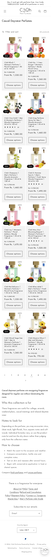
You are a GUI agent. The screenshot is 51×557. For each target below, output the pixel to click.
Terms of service (24, 548)
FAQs (25, 489)
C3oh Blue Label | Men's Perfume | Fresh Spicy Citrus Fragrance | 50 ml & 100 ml (37, 290)
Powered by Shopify (28, 544)
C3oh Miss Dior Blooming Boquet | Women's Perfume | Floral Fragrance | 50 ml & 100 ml (37, 234)
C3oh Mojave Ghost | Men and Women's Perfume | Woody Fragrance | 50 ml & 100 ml (37, 342)
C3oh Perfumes (16, 544)
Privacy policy (41, 544)
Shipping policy (27, 552)
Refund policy (12, 548)
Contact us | (32, 495)
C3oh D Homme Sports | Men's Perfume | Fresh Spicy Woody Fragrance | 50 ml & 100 (37, 177)
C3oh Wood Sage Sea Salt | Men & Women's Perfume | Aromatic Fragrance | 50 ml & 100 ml (13, 342)
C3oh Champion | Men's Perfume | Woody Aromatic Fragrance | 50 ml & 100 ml (12, 177)
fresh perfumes (17, 472)
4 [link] (31, 375)
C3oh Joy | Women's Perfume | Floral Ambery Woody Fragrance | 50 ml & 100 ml (12, 234)
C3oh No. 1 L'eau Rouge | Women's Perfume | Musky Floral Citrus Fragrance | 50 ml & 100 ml (36, 68)
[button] (5, 11)
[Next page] (25, 380)
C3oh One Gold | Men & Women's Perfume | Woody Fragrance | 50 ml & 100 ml (13, 121)
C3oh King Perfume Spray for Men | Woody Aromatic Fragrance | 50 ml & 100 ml (36, 122)
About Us (17, 489)
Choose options (14, 85)
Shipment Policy (18, 495)
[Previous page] (5, 375)
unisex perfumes (35, 472)
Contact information (39, 548)
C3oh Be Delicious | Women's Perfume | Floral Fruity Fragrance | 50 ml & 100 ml (13, 290)
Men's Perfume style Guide (31, 499)
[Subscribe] (39, 513)
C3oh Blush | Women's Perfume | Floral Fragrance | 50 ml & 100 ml (13, 66)
